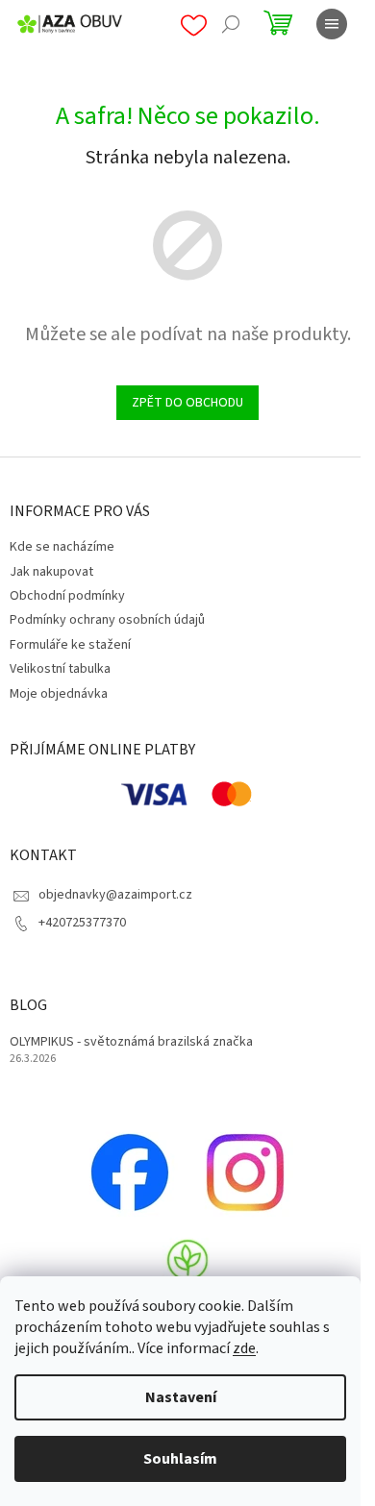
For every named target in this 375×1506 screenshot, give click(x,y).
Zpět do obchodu (187, 402)
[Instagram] (245, 1171)
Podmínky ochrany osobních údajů (107, 620)
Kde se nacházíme (62, 546)
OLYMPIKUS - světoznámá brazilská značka (131, 1042)
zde (244, 1348)
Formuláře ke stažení (70, 644)
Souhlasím (180, 1458)
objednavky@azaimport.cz (115, 894)
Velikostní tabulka (60, 669)
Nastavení (180, 1397)
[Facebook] (130, 1171)
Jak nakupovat (51, 571)
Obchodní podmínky (67, 595)
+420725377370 (82, 922)
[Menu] (331, 24)
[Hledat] (231, 24)
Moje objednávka (59, 694)
